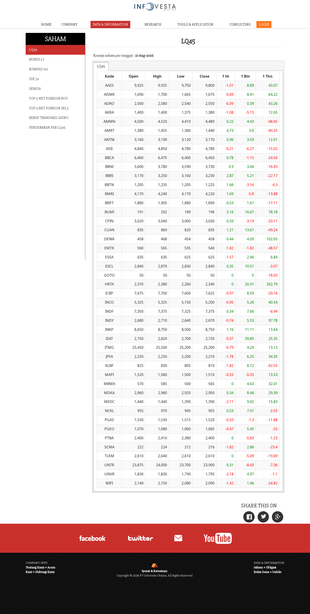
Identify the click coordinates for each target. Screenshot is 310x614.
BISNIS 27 (36, 59)
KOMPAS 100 (38, 69)
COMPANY (69, 24)
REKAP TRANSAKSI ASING (48, 117)
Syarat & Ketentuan (154, 571)
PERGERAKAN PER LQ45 (47, 127)
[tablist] (188, 277)
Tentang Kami (35, 567)
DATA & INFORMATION (110, 24)
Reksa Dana (261, 572)
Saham (258, 567)
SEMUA (35, 88)
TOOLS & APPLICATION (195, 24)
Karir (29, 572)
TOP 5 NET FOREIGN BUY (48, 98)
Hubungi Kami (44, 572)
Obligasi (271, 567)
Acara (51, 567)
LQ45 (33, 49)
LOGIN (264, 24)
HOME (46, 24)
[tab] (100, 66)
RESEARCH (153, 24)
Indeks (276, 572)
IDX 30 (34, 79)
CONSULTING (240, 24)
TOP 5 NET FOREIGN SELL (49, 108)
